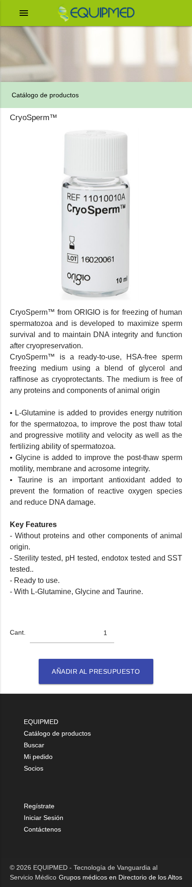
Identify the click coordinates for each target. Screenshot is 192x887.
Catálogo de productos (44, 95)
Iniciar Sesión (43, 817)
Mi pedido (38, 756)
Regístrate (39, 806)
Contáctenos (42, 829)
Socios (33, 768)
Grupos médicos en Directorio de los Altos (120, 877)
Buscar (34, 745)
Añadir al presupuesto (96, 671)
